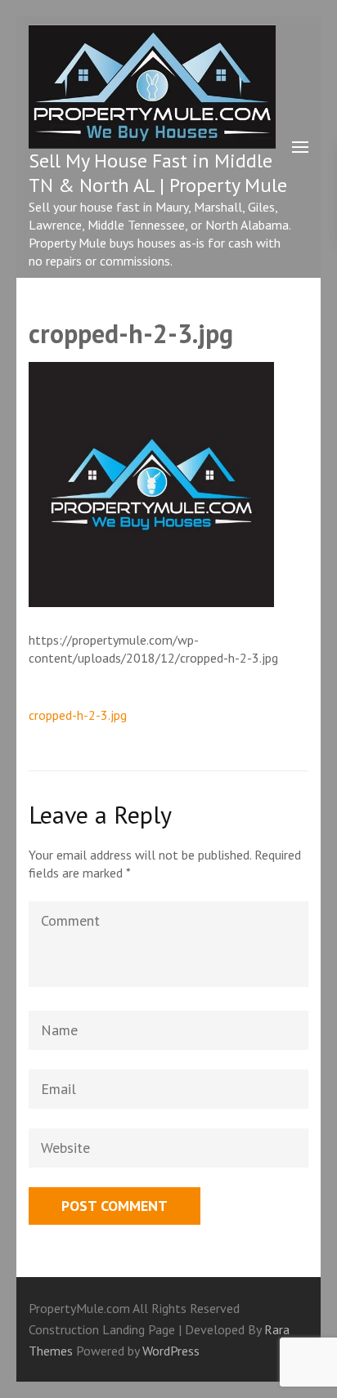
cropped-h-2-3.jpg (78, 715)
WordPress (171, 1350)
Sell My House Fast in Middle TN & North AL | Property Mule (158, 173)
